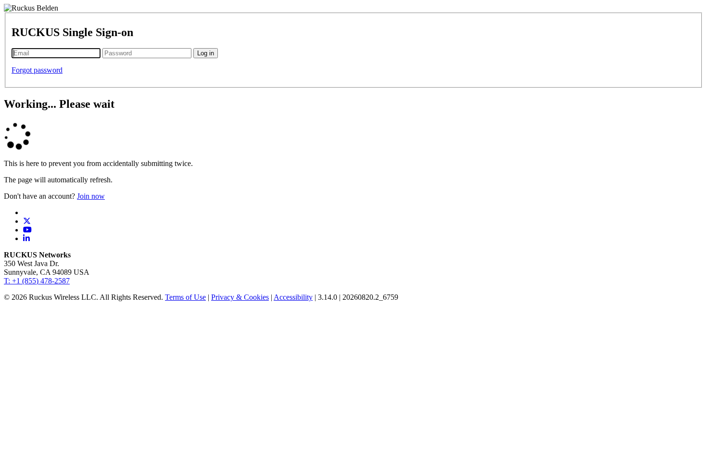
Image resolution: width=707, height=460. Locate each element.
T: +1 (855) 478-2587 (37, 281)
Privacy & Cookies (240, 297)
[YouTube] (27, 230)
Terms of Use (185, 297)
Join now (91, 196)
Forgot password (37, 70)
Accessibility (293, 297)
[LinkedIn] (26, 238)
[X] (27, 221)
